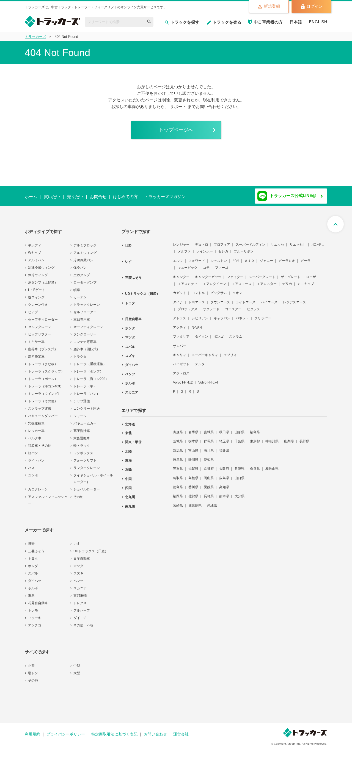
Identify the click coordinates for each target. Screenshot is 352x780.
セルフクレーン (39, 323)
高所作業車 (36, 353)
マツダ (78, 562)
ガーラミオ (287, 257)
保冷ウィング (38, 271)
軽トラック (81, 442)
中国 (128, 475)
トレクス (80, 599)
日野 (31, 540)
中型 (76, 662)
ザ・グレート (291, 273)
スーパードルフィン (250, 241)
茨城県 (178, 438)
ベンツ (78, 577)
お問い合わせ (155, 730)
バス (31, 464)
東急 (31, 592)
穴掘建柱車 (36, 420)
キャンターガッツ (208, 273)
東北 (128, 429)
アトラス (179, 315)
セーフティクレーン (88, 323)
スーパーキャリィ (205, 351)
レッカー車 (36, 427)
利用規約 (32, 730)
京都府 (209, 465)
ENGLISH (318, 22)
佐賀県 (193, 493)
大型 (76, 669)
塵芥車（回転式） (86, 346)
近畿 (128, 466)
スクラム (235, 333)
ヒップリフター (39, 331)
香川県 (193, 483)
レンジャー (181, 241)
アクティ (179, 324)
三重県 (178, 465)
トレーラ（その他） (43, 397)
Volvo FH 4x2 (183, 379)
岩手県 (193, 429)
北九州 (130, 493)
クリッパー (262, 315)
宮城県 (209, 429)
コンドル (198, 289)
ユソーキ (34, 614)
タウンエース (220, 299)
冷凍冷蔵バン (83, 257)
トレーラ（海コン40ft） (45, 383)
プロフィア (222, 241)
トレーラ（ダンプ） (88, 368)
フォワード (196, 257)
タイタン (201, 333)
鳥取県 (178, 474)
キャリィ (179, 351)
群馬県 (209, 438)
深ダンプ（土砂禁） (43, 279)
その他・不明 (83, 622)
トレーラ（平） (85, 383)
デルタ (200, 360)
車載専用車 (81, 316)
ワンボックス (83, 449)
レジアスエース (294, 299)
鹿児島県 (195, 502)
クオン (237, 289)
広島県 (224, 474)
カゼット (179, 289)
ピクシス (253, 305)
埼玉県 (224, 438)
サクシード (211, 305)
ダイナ (178, 299)
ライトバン (36, 457)
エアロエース (241, 280)
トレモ (33, 607)
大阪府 (224, 465)
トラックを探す (184, 22)
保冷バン (80, 264)
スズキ (78, 570)
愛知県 (209, 456)
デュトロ (201, 241)
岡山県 (209, 474)
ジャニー (266, 257)
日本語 (296, 22)
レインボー (204, 248)
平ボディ (34, 242)
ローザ (311, 273)
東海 (128, 457)
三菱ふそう (36, 547)
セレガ (223, 248)
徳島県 (178, 483)
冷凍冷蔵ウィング (41, 264)
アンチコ (34, 622)
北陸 (128, 448)
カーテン (80, 294)
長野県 (304, 438)
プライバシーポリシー (65, 730)
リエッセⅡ (298, 241)
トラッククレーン (86, 301)
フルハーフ (81, 607)
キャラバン (222, 315)
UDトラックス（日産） (90, 547)
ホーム (31, 196)
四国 (128, 484)
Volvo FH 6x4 (208, 379)
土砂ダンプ (81, 271)
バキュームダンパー (43, 412)
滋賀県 (193, 465)
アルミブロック (85, 242)
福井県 (224, 447)
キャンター (181, 273)
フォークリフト (85, 457)
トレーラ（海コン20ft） (91, 375)
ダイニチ (80, 614)
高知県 (224, 483)
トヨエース (196, 299)
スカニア (80, 585)
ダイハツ (34, 577)
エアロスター (267, 280)
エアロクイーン (214, 280)
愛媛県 (209, 483)
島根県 (193, 474)
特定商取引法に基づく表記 (114, 730)
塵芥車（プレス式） (43, 346)
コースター (233, 305)
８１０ (249, 257)
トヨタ (33, 555)
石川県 (209, 447)
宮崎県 (178, 502)
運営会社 (181, 730)
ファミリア (181, 333)
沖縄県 (212, 502)
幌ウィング (36, 294)
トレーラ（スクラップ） (46, 368)
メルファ (184, 248)
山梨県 (289, 438)
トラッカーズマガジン (165, 196)
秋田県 (224, 429)
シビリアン (200, 315)
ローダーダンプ (85, 279)
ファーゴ (221, 264)
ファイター (235, 273)
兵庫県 (239, 465)
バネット (242, 315)
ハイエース (269, 299)
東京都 (255, 438)
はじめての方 (125, 196)
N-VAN (197, 324)
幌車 (76, 286)
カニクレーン (38, 486)
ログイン (314, 6)
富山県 (193, 447)
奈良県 (255, 465)
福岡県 (178, 493)
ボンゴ (219, 333)
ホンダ (33, 562)
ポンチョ (318, 241)
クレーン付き (38, 301)
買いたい (52, 196)
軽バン (33, 449)
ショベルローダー (86, 486)
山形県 (239, 429)
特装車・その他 (39, 442)
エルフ (178, 257)
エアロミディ (187, 280)
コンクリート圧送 (86, 405)
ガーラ (305, 257)
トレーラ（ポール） (43, 375)
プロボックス (187, 305)
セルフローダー (85, 308)
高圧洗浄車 (81, 427)
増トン (33, 669)
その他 (78, 493)
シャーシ (80, 412)
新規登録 (272, 6)
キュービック (187, 264)
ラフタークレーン (86, 464)
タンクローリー (85, 331)
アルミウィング (85, 249)
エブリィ (230, 351)
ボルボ (33, 585)
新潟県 (178, 447)
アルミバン (36, 257)
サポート (178, 106)
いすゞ (78, 540)
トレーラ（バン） (86, 390)
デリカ (287, 280)
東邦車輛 (80, 592)
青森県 (178, 429)
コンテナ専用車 (85, 338)
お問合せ (98, 196)
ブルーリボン (244, 248)
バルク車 (34, 435)
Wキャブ (34, 249)
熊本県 (224, 493)
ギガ (235, 257)
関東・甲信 (133, 438)
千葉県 (239, 438)
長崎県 (209, 493)
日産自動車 (81, 555)
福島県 (255, 429)
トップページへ (176, 130)
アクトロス (181, 370)
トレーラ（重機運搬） (89, 360)
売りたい (75, 196)
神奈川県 (272, 438)
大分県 (239, 493)
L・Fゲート (36, 286)
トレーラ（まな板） (43, 360)
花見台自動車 (38, 599)
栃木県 (193, 438)
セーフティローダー (43, 316)
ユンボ (33, 472)
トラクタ (80, 353)
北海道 (130, 421)
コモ (206, 264)
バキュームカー (85, 420)
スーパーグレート (262, 273)
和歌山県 (272, 465)
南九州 (130, 503)
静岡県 (193, 456)
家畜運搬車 (81, 435)
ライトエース (245, 299)
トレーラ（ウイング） (44, 390)
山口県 (239, 474)
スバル (33, 570)
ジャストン (218, 257)
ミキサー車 (36, 338)
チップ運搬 (81, 397)
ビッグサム (218, 289)
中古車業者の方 (268, 22)
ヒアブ (33, 308)
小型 (31, 662)
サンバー (179, 342)
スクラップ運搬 (39, 405)
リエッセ (277, 241)
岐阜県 (178, 456)
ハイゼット (181, 360)
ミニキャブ (306, 280)
